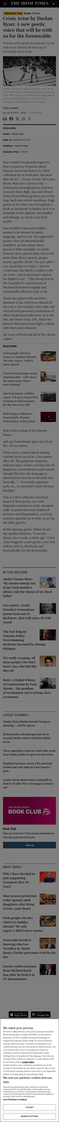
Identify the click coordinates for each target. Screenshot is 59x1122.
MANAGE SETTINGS (29, 1116)
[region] (29, 1070)
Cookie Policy (28, 1062)
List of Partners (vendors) (15, 1099)
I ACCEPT (29, 1107)
